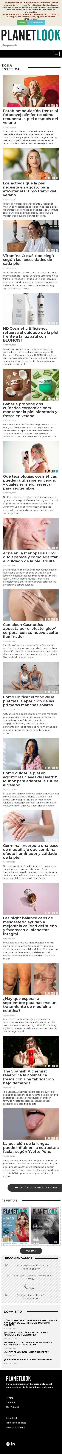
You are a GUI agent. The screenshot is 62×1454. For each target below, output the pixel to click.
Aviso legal (11, 1418)
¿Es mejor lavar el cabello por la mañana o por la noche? (26, 1333)
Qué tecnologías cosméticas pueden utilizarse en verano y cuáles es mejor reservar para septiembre (30, 482)
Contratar (10, 1402)
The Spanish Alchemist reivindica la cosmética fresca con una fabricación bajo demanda (28, 1077)
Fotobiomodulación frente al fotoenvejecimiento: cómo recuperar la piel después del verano (30, 117)
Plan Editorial (12, 1407)
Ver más (31, 1251)
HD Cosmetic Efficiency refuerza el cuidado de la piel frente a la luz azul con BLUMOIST (30, 334)
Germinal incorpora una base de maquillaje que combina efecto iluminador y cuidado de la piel (30, 851)
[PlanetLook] (8, 1444)
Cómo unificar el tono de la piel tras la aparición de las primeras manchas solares (28, 701)
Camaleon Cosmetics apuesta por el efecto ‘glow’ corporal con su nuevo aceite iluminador (30, 630)
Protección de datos (16, 1422)
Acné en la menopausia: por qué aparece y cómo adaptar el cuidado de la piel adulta (30, 557)
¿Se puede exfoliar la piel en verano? (28, 1359)
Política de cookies (15, 1427)
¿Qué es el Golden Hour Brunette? (26, 1352)
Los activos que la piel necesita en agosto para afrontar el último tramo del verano (29, 189)
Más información (36, 22)
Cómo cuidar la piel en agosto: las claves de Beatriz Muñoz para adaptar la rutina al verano (31, 779)
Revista (9, 1397)
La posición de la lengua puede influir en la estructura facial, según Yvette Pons (31, 1147)
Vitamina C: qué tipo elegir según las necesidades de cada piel (28, 260)
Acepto (22, 22)
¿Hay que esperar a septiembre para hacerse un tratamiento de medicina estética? (30, 1004)
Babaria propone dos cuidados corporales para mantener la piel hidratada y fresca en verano (30, 410)
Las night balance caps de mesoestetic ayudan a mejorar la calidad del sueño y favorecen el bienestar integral (30, 926)
